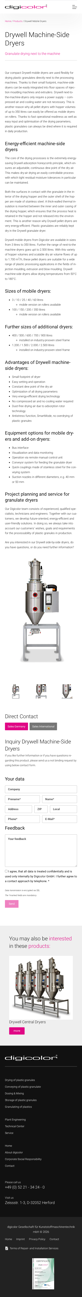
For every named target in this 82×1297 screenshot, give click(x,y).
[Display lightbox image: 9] (66, 691)
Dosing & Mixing (14, 1093)
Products (17, 21)
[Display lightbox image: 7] (16, 691)
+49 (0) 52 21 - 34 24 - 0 (25, 1187)
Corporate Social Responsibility (23, 1159)
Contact (9, 1165)
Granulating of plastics (18, 1106)
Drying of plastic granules (20, 1080)
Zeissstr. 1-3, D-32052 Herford (30, 1202)
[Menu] (74, 7)
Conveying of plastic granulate (23, 1086)
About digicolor (14, 1152)
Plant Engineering (15, 1119)
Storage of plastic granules (21, 1100)
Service (9, 1132)
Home (8, 21)
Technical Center (14, 1126)
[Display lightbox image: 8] (41, 691)
